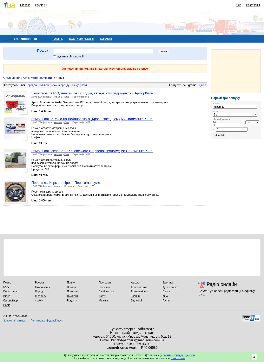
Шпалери (40, 296)
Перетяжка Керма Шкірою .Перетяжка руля (65, 183)
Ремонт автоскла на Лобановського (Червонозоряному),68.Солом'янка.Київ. (92, 151)
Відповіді (136, 300)
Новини (135, 296)
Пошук (71, 282)
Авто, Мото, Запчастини (39, 77)
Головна (25, 4)
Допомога (106, 38)
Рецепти (72, 300)
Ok (254, 356)
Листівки (72, 296)
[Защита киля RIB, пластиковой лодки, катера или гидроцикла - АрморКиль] (16, 103)
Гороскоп (104, 287)
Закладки (168, 282)
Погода (71, 287)
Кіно (165, 296)
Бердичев (69, 186)
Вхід (238, 4)
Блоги (166, 291)
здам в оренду (60, 85)
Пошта (7, 282)
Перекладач (10, 291)
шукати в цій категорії (70, 56)
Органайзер (10, 300)
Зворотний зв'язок (14, 320)
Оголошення (11, 77)
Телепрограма (139, 287)
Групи (166, 300)
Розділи (40, 4)
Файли (39, 300)
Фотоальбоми (139, 291)
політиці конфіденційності (179, 355)
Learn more (178, 358)
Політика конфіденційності (47, 320)
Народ (39, 291)
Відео (6, 296)
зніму (75, 85)
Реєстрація (253, 4)
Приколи (72, 291)
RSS (6, 287)
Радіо (6, 304)
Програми (105, 282)
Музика (103, 300)
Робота (39, 282)
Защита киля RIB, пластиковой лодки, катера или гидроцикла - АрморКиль (92, 93)
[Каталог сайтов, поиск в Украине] (251, 316)
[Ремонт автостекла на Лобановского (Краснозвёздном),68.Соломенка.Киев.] (16, 129)
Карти (102, 296)
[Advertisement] (236, 71)
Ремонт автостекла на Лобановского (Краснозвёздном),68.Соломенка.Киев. (92, 119)
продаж (32, 85)
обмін (84, 85)
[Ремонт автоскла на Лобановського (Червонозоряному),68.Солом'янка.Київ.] (16, 161)
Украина (58, 96)
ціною (202, 85)
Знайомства (106, 291)
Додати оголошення (81, 38)
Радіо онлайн (222, 284)
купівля (44, 85)
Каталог (135, 282)
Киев (66, 96)
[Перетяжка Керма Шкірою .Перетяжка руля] (16, 193)
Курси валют (171, 287)
